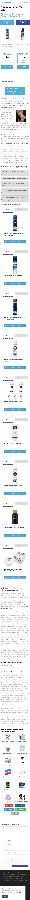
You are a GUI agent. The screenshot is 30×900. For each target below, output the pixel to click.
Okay (5, 896)
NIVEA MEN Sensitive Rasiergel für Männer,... (13, 402)
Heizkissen (22, 776)
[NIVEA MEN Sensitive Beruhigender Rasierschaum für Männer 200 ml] (15, 349)
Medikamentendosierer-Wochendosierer (8, 777)
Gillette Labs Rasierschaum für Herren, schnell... (14, 528)
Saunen (8, 801)
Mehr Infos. (18, 892)
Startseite (2, 76)
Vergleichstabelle (5, 639)
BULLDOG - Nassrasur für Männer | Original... (14, 444)
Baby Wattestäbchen (8, 753)
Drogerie (7, 76)
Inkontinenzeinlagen (22, 789)
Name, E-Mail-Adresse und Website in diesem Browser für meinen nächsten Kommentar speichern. (15, 853)
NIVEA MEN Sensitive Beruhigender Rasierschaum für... (14, 360)
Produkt (8, 209)
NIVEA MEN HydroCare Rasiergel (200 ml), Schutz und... (14, 318)
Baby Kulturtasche (22, 741)
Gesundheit (11, 731)
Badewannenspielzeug (8, 741)
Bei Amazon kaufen (8, 67)
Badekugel (8, 765)
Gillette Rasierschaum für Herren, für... (14, 275)
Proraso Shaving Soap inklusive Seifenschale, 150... (13, 570)
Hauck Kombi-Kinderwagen (22, 801)
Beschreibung (21, 209)
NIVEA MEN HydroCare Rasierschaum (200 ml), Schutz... (14, 234)
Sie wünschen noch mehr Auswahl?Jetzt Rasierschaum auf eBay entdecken (15, 90)
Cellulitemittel (8, 789)
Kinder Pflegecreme (22, 753)
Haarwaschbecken (22, 765)
